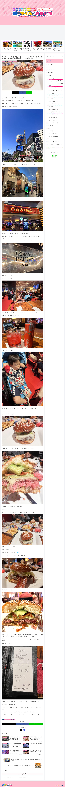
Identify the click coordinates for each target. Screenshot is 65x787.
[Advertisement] (32, 32)
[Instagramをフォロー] (24, 730)
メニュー (53, 783)
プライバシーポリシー (59, 783)
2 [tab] (30, 52)
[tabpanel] (7, 45)
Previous (1, 46)
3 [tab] (32, 52)
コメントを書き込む (22, 774)
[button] (62, 56)
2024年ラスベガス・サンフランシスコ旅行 (9, 719)
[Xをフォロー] (21, 730)
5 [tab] (35, 52)
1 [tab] (29, 52)
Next (63, 46)
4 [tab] (34, 52)
